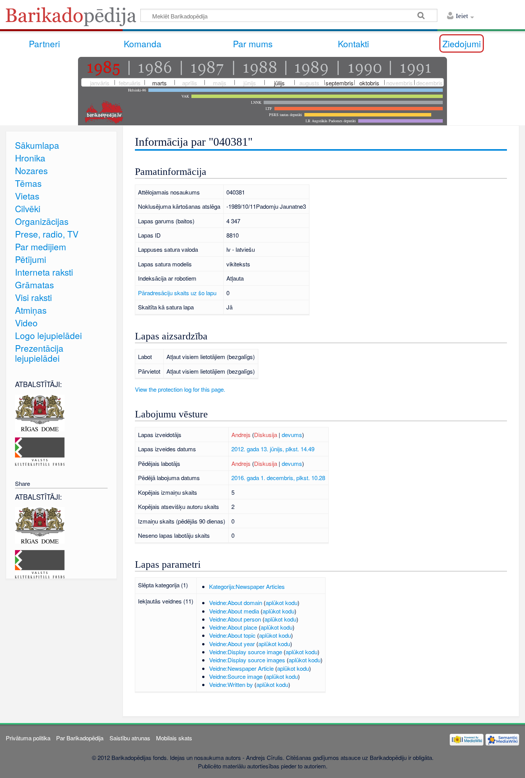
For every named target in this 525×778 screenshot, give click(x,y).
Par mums (252, 43)
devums (292, 435)
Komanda (142, 43)
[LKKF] (40, 451)
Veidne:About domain (235, 602)
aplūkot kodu (281, 602)
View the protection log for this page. (180, 389)
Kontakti (353, 43)
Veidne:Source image (235, 676)
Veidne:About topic (232, 635)
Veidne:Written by (231, 684)
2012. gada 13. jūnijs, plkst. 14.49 (272, 449)
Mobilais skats (174, 738)
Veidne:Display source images (247, 660)
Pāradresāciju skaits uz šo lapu (177, 293)
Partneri (44, 43)
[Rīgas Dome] (40, 412)
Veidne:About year (232, 644)
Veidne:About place (233, 627)
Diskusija (265, 435)
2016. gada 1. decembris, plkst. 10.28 (278, 478)
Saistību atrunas (130, 738)
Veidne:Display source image (245, 652)
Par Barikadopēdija (79, 738)
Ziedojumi (461, 43)
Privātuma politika (28, 738)
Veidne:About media (234, 611)
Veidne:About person (235, 619)
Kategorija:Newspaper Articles (247, 586)
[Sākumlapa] (73, 19)
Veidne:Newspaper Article (241, 668)
